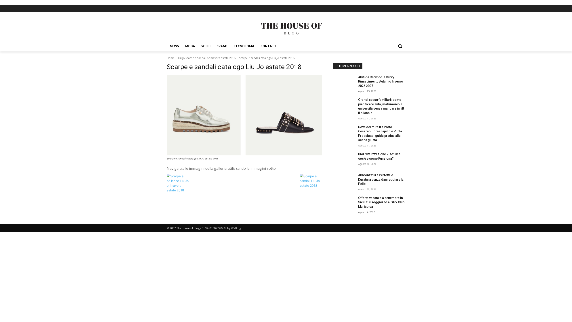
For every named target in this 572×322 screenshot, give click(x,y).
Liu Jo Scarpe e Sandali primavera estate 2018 (207, 58)
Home (171, 58)
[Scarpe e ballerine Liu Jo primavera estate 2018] (178, 190)
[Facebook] (394, 8)
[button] (400, 46)
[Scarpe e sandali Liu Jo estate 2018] (311, 185)
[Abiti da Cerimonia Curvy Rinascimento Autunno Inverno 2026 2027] (344, 82)
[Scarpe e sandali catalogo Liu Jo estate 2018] (244, 115)
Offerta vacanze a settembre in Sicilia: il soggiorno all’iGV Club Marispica (381, 202)
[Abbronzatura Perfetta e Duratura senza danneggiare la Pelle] (344, 180)
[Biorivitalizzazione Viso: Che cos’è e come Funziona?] (344, 159)
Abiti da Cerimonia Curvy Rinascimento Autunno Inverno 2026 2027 (380, 81)
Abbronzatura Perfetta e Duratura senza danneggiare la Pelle (381, 179)
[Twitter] (402, 8)
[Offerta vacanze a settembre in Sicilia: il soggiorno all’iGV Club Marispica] (344, 203)
